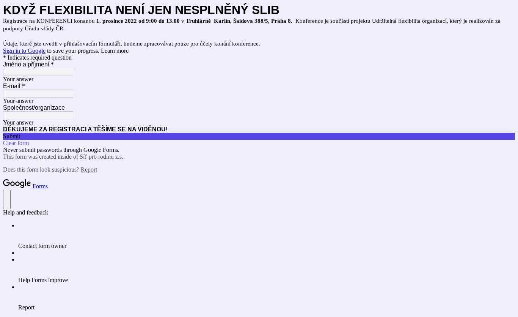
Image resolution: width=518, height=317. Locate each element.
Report (89, 169)
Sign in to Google (24, 50)
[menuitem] (266, 235)
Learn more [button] (115, 50)
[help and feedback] (7, 199)
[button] (259, 136)
